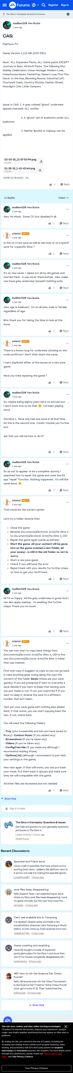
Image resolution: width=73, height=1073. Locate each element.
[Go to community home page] (19, 5)
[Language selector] (35, 5)
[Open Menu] (68, 14)
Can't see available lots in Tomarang (35, 917)
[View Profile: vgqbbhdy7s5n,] (8, 920)
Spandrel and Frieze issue (29, 861)
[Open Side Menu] (4, 5)
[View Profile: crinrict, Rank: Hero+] (7, 235)
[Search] (44, 5)
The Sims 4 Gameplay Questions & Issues (25, 14)
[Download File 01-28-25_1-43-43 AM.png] (40, 169)
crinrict (16, 233)
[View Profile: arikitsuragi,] (8, 976)
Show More (10, 798)
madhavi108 (20, 23)
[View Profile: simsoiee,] (8, 892)
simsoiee (18, 905)
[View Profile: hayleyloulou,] (8, 948)
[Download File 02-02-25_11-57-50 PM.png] (41, 161)
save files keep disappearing (31, 889)
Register (53, 5)
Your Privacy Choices (36, 1068)
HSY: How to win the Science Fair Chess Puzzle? (38, 975)
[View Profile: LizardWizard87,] (8, 864)
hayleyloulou (20, 961)
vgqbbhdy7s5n (22, 933)
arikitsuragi (19, 992)
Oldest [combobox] (63, 198)
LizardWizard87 (22, 877)
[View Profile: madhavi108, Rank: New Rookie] (7, 25)
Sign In (65, 5)
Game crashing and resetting (32, 945)
